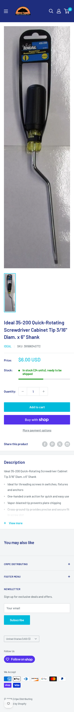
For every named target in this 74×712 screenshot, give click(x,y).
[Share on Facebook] (45, 444)
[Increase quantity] (43, 391)
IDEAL (7, 346)
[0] (66, 11)
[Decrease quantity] (23, 391)
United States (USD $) (18, 638)
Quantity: (10, 391)
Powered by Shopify (15, 703)
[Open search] (51, 11)
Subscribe (17, 620)
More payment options (37, 430)
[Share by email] (67, 444)
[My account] (59, 11)
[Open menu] (6, 11)
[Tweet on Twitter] (60, 444)
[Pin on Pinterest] (52, 444)
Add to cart (37, 407)
